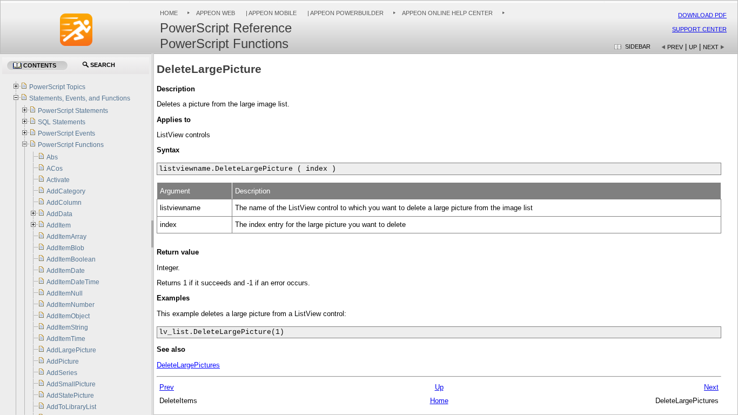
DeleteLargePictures (188, 365)
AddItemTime (65, 339)
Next (711, 47)
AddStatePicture (70, 395)
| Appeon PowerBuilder (345, 13)
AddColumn (64, 202)
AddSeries (61, 373)
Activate (58, 180)
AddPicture (62, 361)
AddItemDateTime (72, 282)
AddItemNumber (70, 305)
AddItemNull (64, 293)
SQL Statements (61, 122)
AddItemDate (65, 271)
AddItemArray (66, 236)
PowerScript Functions (71, 145)
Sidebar (637, 46)
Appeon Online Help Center (447, 13)
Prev (675, 47)
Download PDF (702, 15)
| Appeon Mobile (270, 13)
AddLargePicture (71, 350)
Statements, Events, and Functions (79, 98)
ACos (54, 168)
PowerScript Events (66, 133)
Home (169, 13)
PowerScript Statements (73, 111)
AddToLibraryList (71, 407)
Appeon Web (215, 13)
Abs (52, 157)
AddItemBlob (65, 248)
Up (693, 47)
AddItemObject (68, 316)
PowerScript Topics (57, 87)
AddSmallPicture (71, 384)
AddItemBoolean (71, 259)
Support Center (699, 29)
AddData (59, 214)
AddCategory (65, 191)
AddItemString (67, 327)
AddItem (58, 225)
